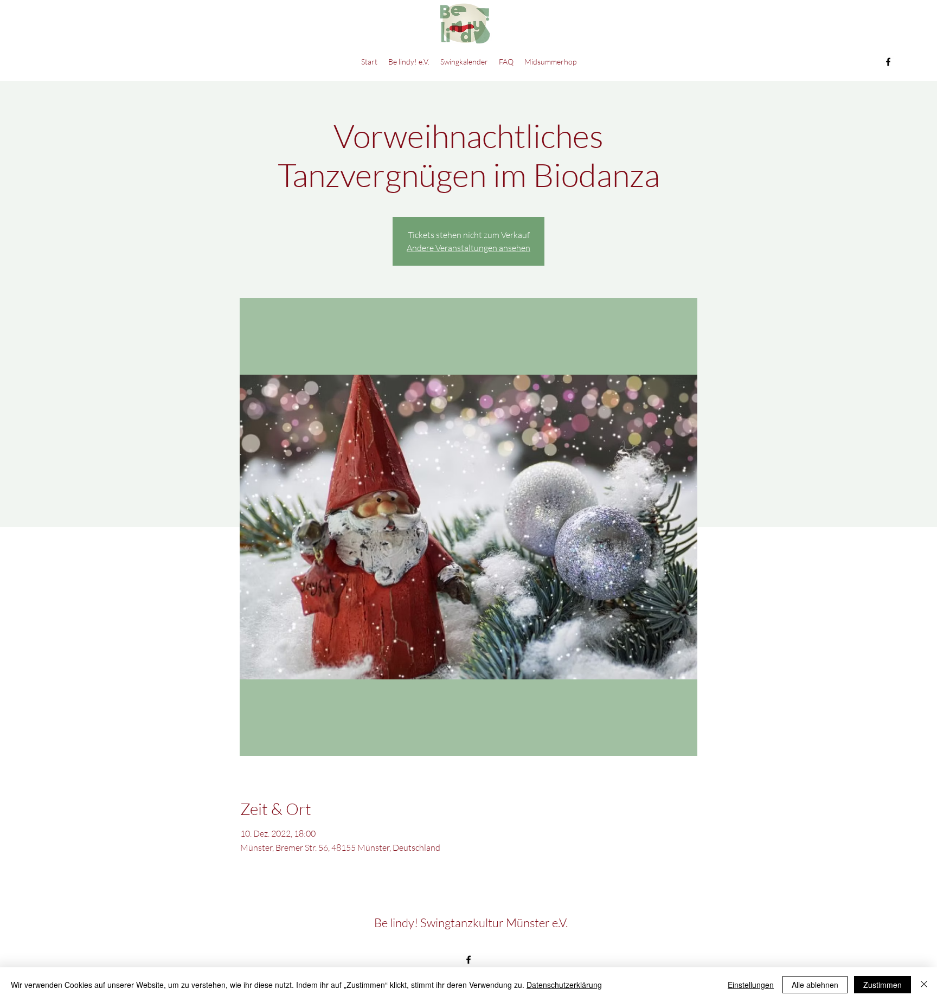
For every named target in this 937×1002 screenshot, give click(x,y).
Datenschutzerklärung (564, 984)
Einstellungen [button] (751, 984)
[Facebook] (888, 61)
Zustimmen (882, 984)
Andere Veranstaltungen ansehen (468, 247)
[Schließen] (923, 984)
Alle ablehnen (815, 984)
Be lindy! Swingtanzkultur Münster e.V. (471, 922)
